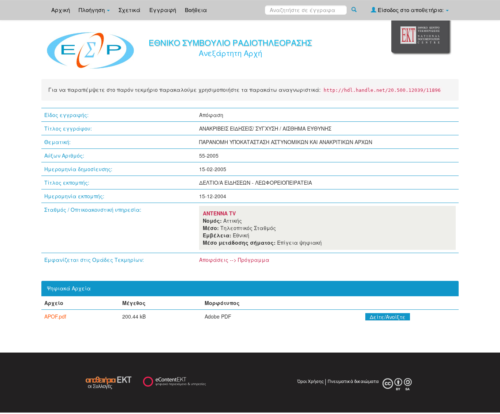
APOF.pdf (55, 316)
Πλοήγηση (92, 10)
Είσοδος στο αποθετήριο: (410, 10)
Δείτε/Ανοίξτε (388, 316)
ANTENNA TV (219, 213)
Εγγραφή (162, 10)
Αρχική (60, 10)
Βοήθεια (196, 10)
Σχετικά (130, 10)
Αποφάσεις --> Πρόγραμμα (234, 259)
